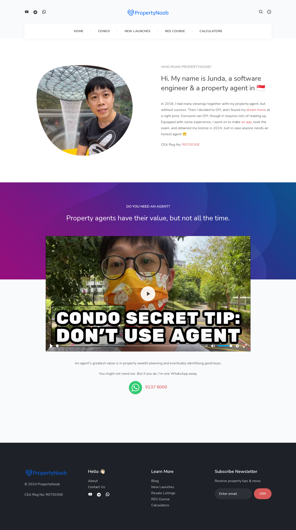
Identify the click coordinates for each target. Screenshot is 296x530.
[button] (261, 12)
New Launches (137, 31)
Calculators (211, 31)
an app (246, 122)
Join (263, 494)
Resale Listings (163, 493)
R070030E (191, 144)
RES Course (175, 31)
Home (78, 31)
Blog (155, 481)
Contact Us (96, 487)
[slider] (127, 346)
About (93, 481)
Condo (104, 31)
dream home (256, 109)
